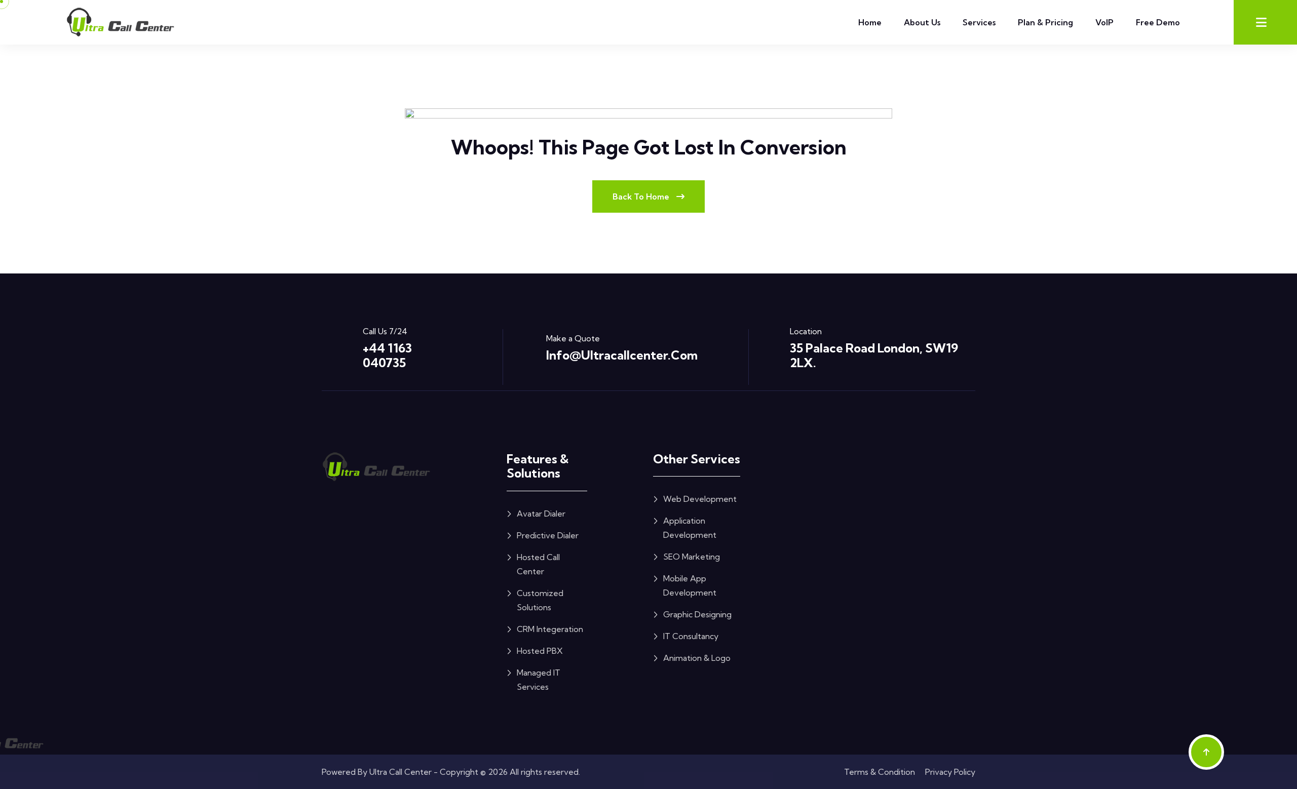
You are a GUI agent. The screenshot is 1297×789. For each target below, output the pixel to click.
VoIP (1104, 22)
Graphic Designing (697, 614)
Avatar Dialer (541, 513)
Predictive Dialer (548, 535)
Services (979, 22)
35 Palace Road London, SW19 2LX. (874, 355)
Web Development (700, 499)
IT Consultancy (690, 636)
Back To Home (642, 196)
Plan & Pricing (1045, 22)
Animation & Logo (697, 658)
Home (870, 22)
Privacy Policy (950, 772)
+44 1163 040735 (387, 355)
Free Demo (1158, 22)
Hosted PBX (540, 651)
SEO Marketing (691, 556)
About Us (922, 22)
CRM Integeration (550, 629)
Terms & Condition (879, 772)
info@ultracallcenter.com (622, 355)
